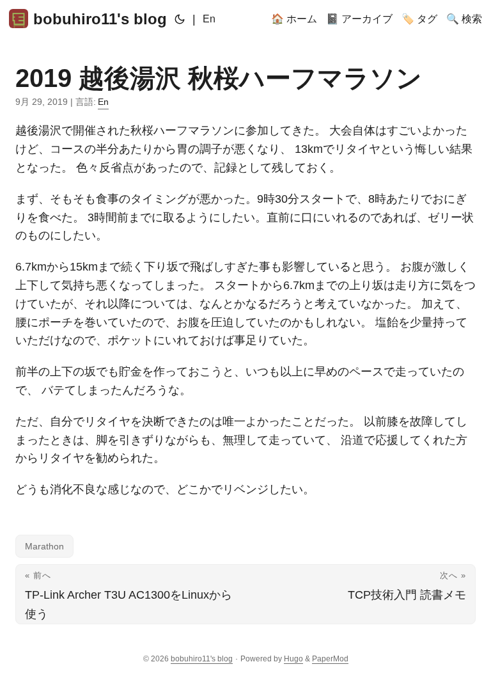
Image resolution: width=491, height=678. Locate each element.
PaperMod (330, 658)
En (209, 18)
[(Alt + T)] (179, 19)
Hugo (293, 658)
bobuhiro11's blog (100, 19)
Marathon (44, 546)
